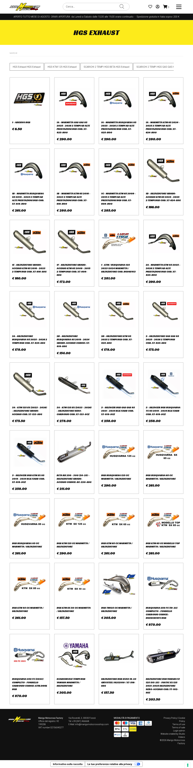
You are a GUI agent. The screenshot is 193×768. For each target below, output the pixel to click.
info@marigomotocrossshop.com (92, 724)
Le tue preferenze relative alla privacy (109, 764)
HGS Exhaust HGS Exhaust (27, 66)
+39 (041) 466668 (80, 721)
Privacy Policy (170, 718)
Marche (13, 53)
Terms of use (178, 724)
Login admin (179, 730)
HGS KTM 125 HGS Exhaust (62, 66)
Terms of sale (178, 727)
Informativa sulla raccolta (67, 764)
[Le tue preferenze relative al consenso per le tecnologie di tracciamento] (188, 765)
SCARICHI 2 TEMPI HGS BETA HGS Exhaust (106, 66)
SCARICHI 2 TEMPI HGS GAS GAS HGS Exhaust (161, 66)
